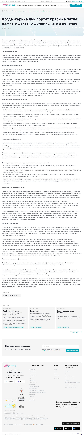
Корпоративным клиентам (66, 404)
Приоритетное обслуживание (68, 402)
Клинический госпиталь (34, 386)
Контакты (53, 5)
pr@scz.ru (18, 377)
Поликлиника (32, 369)
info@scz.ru (9, 377)
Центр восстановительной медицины (37, 392)
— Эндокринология (33, 382)
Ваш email (44, 343)
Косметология (32, 394)
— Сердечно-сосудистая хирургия (36, 390)
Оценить (21, 400)
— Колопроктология (33, 375)
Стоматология (32, 384)
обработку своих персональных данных (51, 350)
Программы (32, 5)
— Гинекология (32, 373)
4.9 (4, 1)
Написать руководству (46, 1)
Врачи (19, 5)
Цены (66, 373)
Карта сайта (57, 378)
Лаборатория (32, 400)
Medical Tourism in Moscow (67, 407)
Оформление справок (69, 376)
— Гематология (32, 371)
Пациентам (40, 5)
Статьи (55, 373)
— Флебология (32, 380)
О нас (47, 5)
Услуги (24, 5)
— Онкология (32, 376)
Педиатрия (31, 396)
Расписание (67, 371)
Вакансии (56, 375)
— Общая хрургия (33, 388)
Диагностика (32, 398)
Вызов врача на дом (69, 378)
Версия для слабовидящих (72, 423)
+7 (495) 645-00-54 (76, 1)
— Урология (31, 378)
